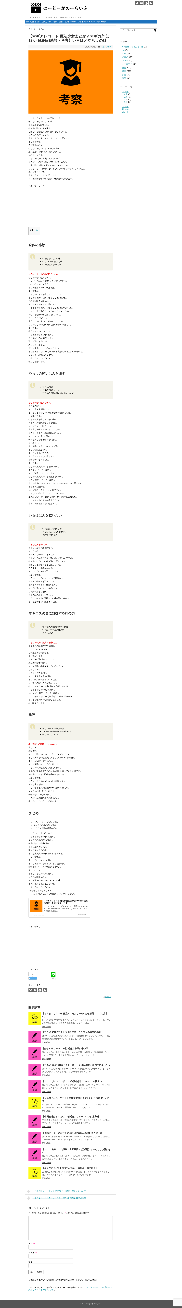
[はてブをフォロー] (141, 3)
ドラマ (125, 60)
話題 (124, 78)
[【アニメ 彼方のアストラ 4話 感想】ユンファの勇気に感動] (34, 1037)
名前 (31, 1243)
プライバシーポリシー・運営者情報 (92, 22)
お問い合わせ (70, 22)
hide (36, 230)
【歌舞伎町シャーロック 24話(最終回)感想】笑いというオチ (59, 1191)
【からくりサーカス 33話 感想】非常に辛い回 (65, 1048)
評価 (61, 22)
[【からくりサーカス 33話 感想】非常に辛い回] (34, 1053)
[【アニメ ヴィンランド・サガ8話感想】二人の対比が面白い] (34, 1086)
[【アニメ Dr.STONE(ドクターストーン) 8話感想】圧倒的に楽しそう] (34, 1070)
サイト (31, 1262)
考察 (55, 22)
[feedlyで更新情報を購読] (146, 3)
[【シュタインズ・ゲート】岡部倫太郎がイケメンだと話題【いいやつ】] (34, 1103)
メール (32, 1253)
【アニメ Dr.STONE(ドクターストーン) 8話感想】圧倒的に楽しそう (76, 1065)
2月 (125, 99)
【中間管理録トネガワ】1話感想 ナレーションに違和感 (70, 1116)
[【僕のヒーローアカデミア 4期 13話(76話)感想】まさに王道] (34, 1138)
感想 (124, 68)
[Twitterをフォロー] (137, 3)
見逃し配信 (46, 22)
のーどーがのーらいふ (94, 1304)
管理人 (108, 997)
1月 (125, 102)
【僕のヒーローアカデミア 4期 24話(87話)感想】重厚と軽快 (59, 1198)
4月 (125, 94)
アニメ (103, 47)
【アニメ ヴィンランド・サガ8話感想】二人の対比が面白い (72, 1081)
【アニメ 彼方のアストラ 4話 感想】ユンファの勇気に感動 (71, 1032)
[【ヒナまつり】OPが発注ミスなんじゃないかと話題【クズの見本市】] (34, 1018)
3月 (125, 97)
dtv (123, 50)
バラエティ (127, 64)
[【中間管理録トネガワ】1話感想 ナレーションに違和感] (34, 1121)
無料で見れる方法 (33, 22)
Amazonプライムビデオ (132, 47)
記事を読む (46, 1027)
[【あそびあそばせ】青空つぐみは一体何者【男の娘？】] (34, 1173)
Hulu (124, 53)
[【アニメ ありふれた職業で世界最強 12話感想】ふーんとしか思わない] (34, 1154)
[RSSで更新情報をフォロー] (151, 3)
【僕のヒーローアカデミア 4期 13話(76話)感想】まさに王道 (72, 1133)
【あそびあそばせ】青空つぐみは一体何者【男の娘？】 (70, 1168)
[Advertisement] (49, 204)
